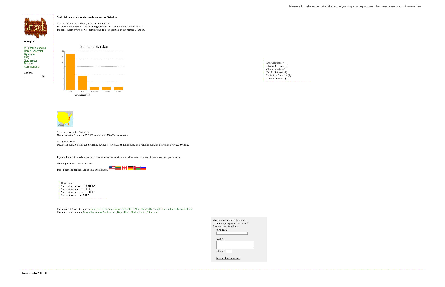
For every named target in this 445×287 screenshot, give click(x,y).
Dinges (142, 212)
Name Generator (33, 50)
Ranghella (146, 208)
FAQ (26, 57)
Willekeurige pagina (35, 47)
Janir (93, 208)
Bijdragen (29, 54)
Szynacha (88, 212)
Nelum (98, 212)
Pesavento (101, 208)
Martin (134, 212)
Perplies (106, 212)
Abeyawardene (116, 208)
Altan (137, 208)
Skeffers (129, 208)
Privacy (28, 63)
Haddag (170, 208)
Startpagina (30, 60)
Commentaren (32, 66)
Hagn (127, 212)
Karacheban (159, 208)
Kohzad (188, 208)
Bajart (120, 212)
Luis (114, 212)
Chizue (179, 208)
